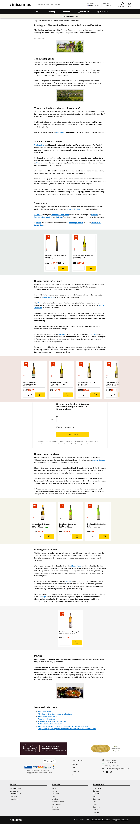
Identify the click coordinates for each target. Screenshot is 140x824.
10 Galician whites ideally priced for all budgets (55, 714)
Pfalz (38, 163)
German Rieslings (48, 297)
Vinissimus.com (15, 788)
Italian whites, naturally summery (50, 724)
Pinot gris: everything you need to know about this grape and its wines (63, 726)
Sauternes (96, 807)
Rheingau (62, 334)
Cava (53, 796)
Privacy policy (116, 820)
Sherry (54, 788)
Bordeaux (96, 791)
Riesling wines (39, 145)
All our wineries (56, 804)
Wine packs (104, 12)
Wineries (66, 12)
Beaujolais (96, 799)
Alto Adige (42, 597)
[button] (122, 4)
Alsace (38, 223)
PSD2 (29, 767)
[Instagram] (103, 772)
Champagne (97, 788)
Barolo (95, 804)
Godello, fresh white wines (47, 719)
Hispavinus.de (14, 799)
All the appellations (58, 801)
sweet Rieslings (74, 209)
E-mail (58, 416)
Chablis (95, 809)
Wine (37, 12)
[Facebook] (107, 772)
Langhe (68, 581)
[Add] (63, 268)
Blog (35, 21)
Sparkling (51, 12)
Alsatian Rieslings (98, 460)
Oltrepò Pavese (77, 566)
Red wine (54, 791)
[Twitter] (111, 772)
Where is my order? (111, 760)
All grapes (55, 807)
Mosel (39, 303)
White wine (55, 794)
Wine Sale (55, 799)
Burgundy (96, 794)
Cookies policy (125, 820)
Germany (94, 215)
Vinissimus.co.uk (15, 794)
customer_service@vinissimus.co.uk (117, 769)
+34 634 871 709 (110, 763)
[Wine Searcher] (105, 748)
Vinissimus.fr (14, 791)
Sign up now (73, 434)
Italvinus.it (13, 796)
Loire (94, 801)
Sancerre (96, 812)
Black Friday (55, 809)
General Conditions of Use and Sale (100, 820)
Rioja (94, 796)
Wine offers (84, 12)
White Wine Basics (44, 712)
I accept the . (67, 427)
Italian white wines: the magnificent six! (52, 721)
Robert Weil (92, 334)
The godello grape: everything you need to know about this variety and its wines (67, 729)
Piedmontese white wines (47, 716)
